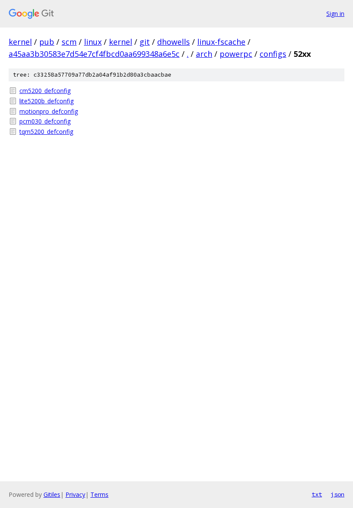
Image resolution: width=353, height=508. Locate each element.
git (144, 42)
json (337, 494)
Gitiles (51, 494)
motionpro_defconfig (48, 111)
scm (69, 42)
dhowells (173, 42)
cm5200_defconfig (45, 91)
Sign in (335, 13)
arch (204, 54)
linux (93, 42)
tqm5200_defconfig (46, 131)
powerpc (236, 54)
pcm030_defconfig (45, 121)
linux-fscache (221, 42)
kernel (20, 42)
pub (46, 42)
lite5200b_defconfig (46, 101)
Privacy (75, 494)
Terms (99, 494)
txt (317, 494)
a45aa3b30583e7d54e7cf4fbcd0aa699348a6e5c (94, 54)
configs (273, 54)
